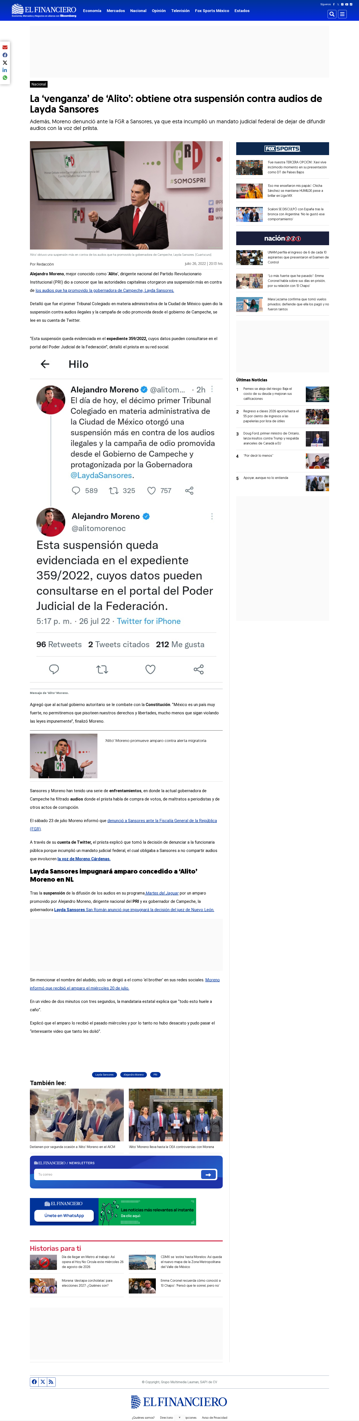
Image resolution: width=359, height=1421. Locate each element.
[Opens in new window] (249, 167)
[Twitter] (339, 4)
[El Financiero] (44, 10)
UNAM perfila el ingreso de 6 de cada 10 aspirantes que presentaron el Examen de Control (298, 257)
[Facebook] (335, 4)
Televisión (180, 10)
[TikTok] (352, 4)
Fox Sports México (212, 10)
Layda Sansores (104, 1074)
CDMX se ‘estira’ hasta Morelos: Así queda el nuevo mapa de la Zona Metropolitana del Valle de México (191, 1262)
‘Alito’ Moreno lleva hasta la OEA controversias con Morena (171, 1147)
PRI (155, 1074)
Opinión (159, 10)
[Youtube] (347, 4)
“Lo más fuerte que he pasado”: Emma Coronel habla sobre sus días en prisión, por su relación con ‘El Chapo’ (296, 281)
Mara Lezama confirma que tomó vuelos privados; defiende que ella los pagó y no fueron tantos (298, 304)
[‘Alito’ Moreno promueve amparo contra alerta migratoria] (63, 756)
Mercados (116, 10)
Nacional (138, 10)
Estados (242, 10)
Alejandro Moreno (134, 1074)
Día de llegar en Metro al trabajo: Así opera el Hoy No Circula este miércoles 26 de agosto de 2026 (93, 1262)
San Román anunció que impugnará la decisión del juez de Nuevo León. (134, 909)
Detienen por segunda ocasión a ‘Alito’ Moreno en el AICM (72, 1147)
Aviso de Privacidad (214, 1418)
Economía (92, 10)
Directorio (166, 1418)
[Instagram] (343, 4)
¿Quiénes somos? (143, 1418)
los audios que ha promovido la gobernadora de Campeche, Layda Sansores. (105, 290)
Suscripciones (187, 1418)
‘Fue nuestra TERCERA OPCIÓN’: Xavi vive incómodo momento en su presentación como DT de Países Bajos (297, 167)
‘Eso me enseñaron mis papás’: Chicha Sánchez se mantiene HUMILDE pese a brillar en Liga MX (295, 191)
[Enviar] (208, 1174)
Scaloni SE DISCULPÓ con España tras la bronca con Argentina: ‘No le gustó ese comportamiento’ (296, 214)
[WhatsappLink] (113, 1211)
